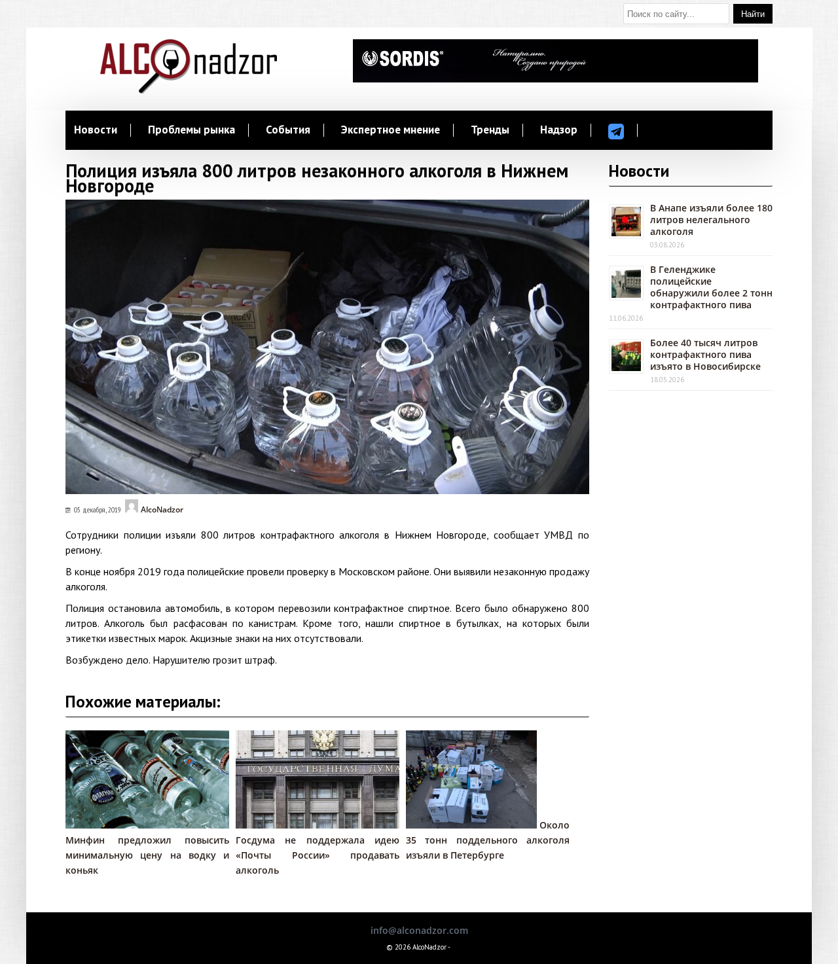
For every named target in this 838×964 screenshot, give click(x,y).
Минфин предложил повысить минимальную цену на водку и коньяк (147, 855)
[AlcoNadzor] (188, 90)
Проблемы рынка (191, 130)
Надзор (558, 130)
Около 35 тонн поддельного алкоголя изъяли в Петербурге (488, 840)
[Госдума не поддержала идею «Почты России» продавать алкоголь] (324, 825)
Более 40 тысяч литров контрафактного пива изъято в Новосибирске (705, 354)
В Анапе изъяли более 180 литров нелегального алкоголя (711, 220)
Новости (95, 130)
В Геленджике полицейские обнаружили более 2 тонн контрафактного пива (711, 287)
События (288, 130)
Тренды (490, 130)
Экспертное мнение (390, 130)
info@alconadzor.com (419, 930)
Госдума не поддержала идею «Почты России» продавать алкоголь (317, 855)
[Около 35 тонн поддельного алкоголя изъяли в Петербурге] (471, 825)
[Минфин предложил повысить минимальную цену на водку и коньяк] (147, 825)
